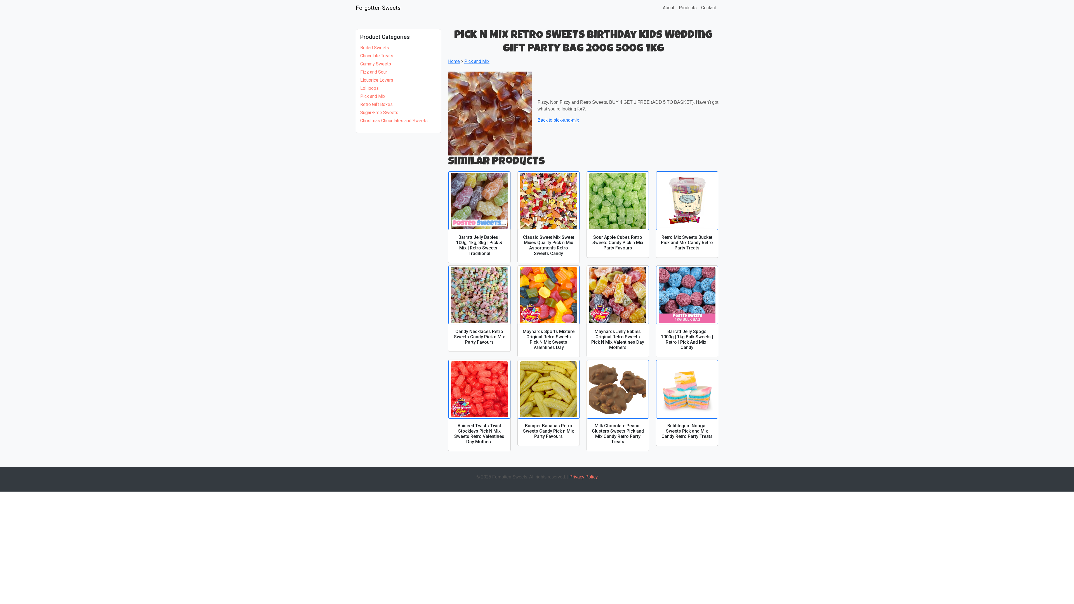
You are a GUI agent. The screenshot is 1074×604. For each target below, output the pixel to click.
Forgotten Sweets (378, 7)
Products (688, 7)
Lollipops (369, 88)
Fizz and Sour (373, 72)
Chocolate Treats (376, 55)
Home (454, 61)
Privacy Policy (583, 477)
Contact (708, 7)
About (668, 7)
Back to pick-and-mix (558, 120)
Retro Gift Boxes (376, 104)
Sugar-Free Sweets (379, 112)
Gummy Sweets (375, 64)
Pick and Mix (372, 96)
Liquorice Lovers (376, 80)
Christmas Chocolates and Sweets (394, 120)
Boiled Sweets (374, 47)
